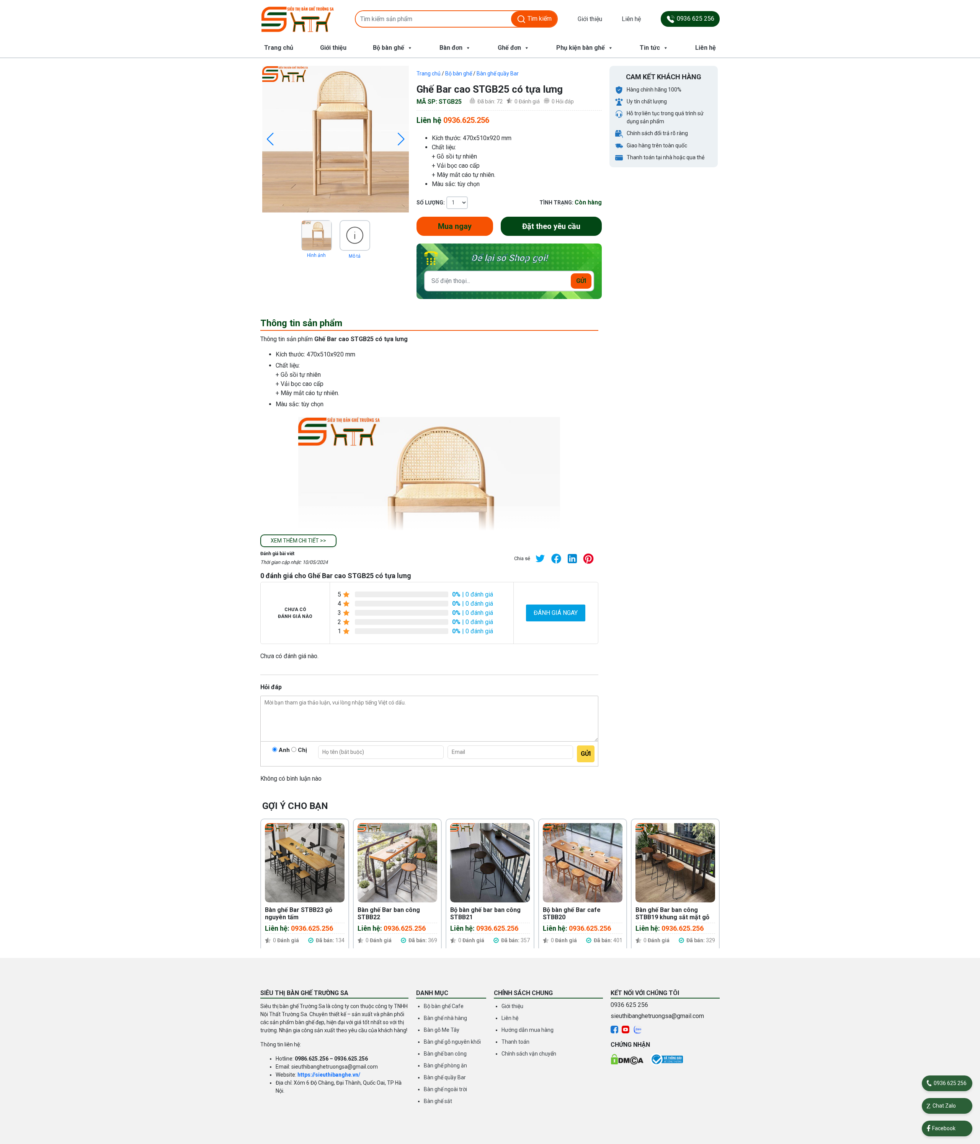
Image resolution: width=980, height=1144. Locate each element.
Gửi (581, 280)
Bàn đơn (450, 47)
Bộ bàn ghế (388, 47)
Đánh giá (527, 101)
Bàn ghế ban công (445, 1054)
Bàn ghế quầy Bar (498, 73)
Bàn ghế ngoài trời (445, 1089)
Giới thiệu (590, 19)
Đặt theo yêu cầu (551, 226)
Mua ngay (455, 226)
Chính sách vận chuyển (528, 1054)
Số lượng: (430, 202)
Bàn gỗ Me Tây (441, 1030)
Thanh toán (515, 1042)
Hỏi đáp (563, 101)
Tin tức (650, 47)
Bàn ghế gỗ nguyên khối (452, 1042)
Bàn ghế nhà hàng (445, 1018)
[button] (298, 540)
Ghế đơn (509, 47)
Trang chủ (278, 47)
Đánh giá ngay (556, 612)
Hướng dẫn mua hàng (527, 1030)
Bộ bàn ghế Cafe (444, 1006)
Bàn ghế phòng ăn (445, 1065)
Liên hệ (631, 19)
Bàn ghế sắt (438, 1101)
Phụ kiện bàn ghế (580, 47)
